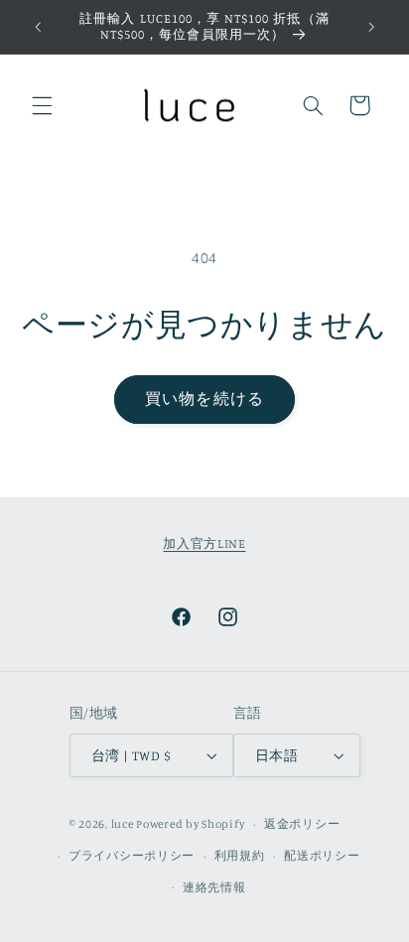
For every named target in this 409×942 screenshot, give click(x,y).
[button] (42, 105)
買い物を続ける (204, 398)
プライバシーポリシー (131, 856)
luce (122, 824)
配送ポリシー (321, 856)
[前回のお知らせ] (38, 27)
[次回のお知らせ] (371, 27)
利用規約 (239, 856)
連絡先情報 (214, 887)
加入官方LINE (204, 543)
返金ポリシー (302, 824)
